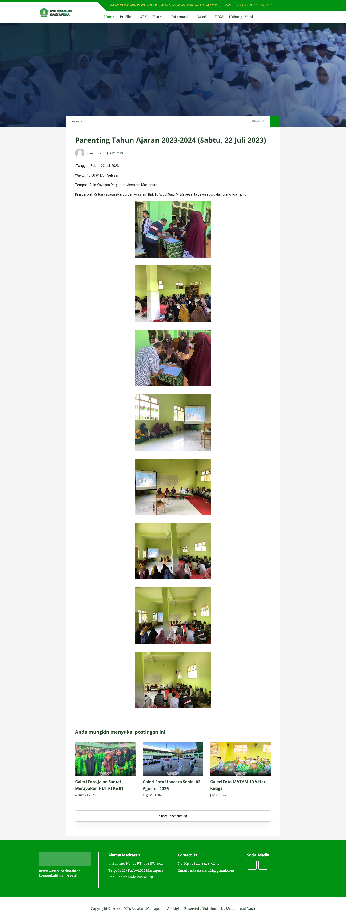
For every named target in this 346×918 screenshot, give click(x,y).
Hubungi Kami (241, 17)
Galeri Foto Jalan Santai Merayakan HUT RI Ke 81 (99, 785)
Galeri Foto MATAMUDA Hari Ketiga (238, 785)
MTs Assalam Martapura (144, 908)
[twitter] (290, 5)
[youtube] (302, 5)
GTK (143, 17)
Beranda (76, 121)
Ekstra (157, 17)
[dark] (303, 17)
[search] (295, 16)
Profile (125, 17)
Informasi (179, 17)
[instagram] (296, 5)
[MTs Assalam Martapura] (55, 11)
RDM (219, 17)
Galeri (201, 17)
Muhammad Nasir (240, 908)
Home (109, 17)
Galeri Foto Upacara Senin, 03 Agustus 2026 (172, 785)
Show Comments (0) (173, 816)
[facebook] (284, 5)
